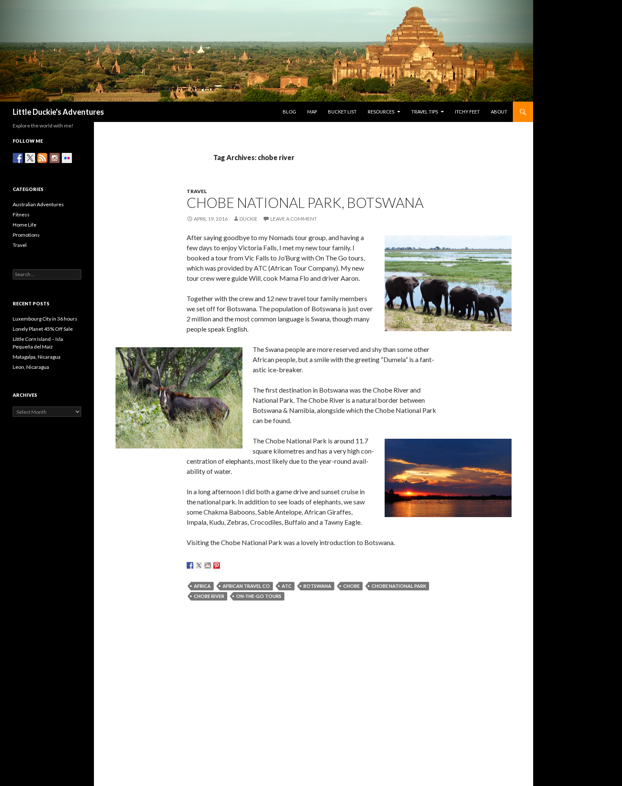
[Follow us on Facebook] (18, 158)
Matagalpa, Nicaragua (37, 357)
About (499, 111)
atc (287, 586)
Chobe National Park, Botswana (305, 202)
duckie (248, 219)
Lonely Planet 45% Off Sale (43, 329)
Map (312, 111)
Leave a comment (293, 219)
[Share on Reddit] (207, 565)
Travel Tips (424, 111)
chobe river (209, 596)
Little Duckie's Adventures (58, 111)
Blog (289, 111)
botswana (317, 586)
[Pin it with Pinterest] (216, 565)
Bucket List (342, 111)
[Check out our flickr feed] (67, 158)
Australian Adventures (38, 204)
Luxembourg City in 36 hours (45, 319)
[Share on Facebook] (190, 565)
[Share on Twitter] (198, 565)
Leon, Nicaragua (31, 367)
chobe (351, 586)
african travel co (246, 586)
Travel (197, 191)
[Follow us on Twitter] (30, 158)
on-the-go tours (258, 596)
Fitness (21, 214)
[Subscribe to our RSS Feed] (42, 158)
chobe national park (399, 586)
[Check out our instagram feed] (55, 158)
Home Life (24, 224)
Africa (202, 586)
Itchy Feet (467, 111)
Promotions (26, 235)
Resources (381, 111)
